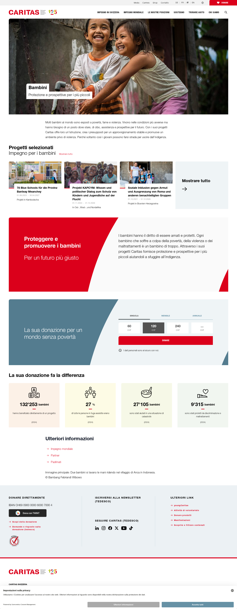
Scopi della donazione (24, 522)
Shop (155, 3)
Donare (225, 3)
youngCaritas (181, 506)
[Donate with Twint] (27, 513)
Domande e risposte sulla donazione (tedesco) (26, 528)
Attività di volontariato (186, 511)
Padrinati (56, 462)
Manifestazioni (182, 520)
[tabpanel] (166, 333)
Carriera (146, 3)
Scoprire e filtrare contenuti (189, 525)
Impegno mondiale (62, 448)
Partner (55, 455)
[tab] (134, 317)
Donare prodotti (183, 515)
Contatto (165, 3)
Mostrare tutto (66, 154)
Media (136, 3)
